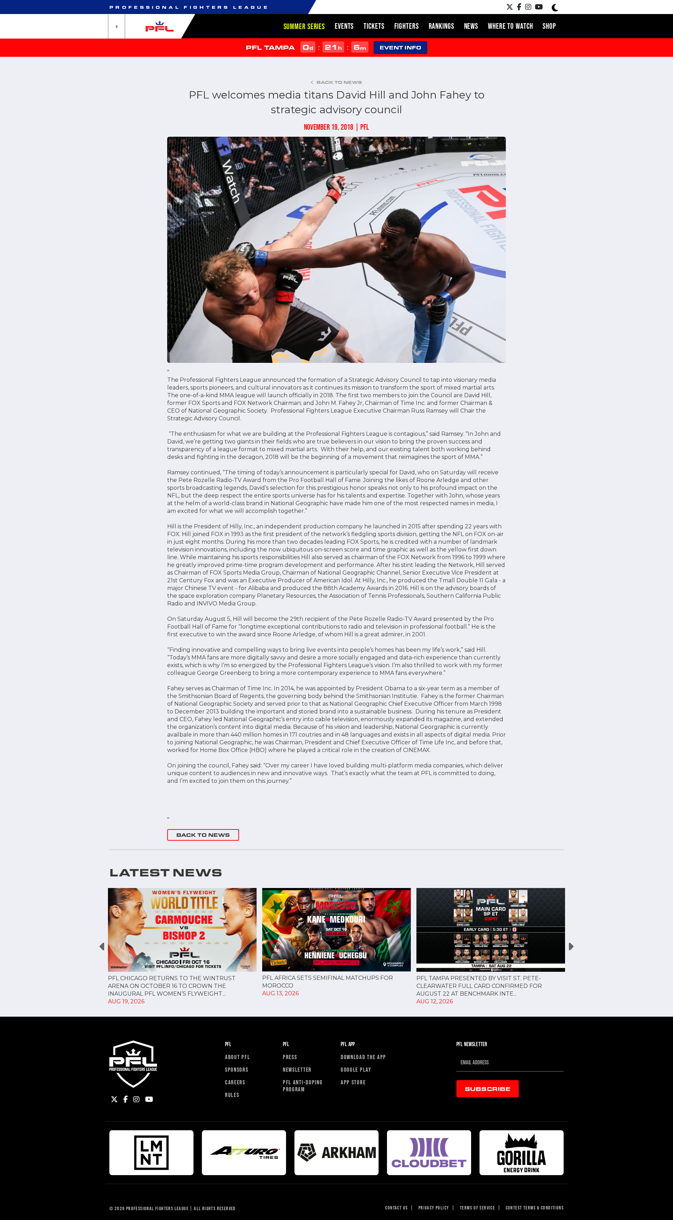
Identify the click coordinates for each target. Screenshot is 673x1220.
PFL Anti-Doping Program (303, 1085)
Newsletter (297, 1069)
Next (570, 947)
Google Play (356, 1069)
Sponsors (237, 1069)
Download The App (363, 1056)
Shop (549, 26)
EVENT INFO (400, 47)
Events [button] (344, 26)
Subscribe (487, 1088)
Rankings (441, 26)
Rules (232, 1094)
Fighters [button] (406, 26)
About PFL (237, 1056)
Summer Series (304, 26)
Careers (235, 1082)
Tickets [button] (373, 26)
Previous (102, 947)
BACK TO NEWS (203, 835)
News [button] (471, 26)
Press (290, 1056)
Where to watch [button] (510, 26)
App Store (353, 1082)
